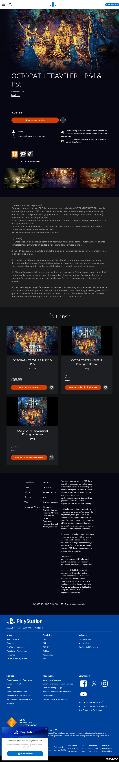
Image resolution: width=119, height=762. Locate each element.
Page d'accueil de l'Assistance (19, 680)
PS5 (44, 639)
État (8, 687)
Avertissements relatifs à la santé (75, 559)
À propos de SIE (13, 639)
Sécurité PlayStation (15, 683)
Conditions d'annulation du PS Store (58, 683)
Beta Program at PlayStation (90, 710)
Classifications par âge (52, 687)
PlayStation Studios (15, 647)
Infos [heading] (9, 635)
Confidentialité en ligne (88, 647)
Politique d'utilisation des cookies (107, 748)
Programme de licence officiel (55, 699)
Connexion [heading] (84, 675)
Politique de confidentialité (60, 748)
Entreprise (11, 654)
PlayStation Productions (17, 651)
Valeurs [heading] (83, 635)
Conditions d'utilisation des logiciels (93, 748)
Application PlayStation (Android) (93, 706)
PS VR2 (45, 647)
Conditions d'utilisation (52, 680)
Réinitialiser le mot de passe (19, 695)
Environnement (85, 639)
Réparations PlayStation (17, 691)
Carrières (10, 643)
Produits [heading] (47, 635)
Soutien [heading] (11, 675)
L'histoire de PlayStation (17, 658)
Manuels (10, 703)
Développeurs (48, 695)
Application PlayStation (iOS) (91, 702)
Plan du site (84, 748)
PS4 (44, 643)
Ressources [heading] (49, 675)
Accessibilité (84, 643)
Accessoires (48, 654)
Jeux (18, 627)
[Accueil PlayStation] (53, 4)
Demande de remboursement (19, 699)
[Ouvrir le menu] (3, 4)
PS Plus (46, 651)
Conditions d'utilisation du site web (73, 748)
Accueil (10, 627)
